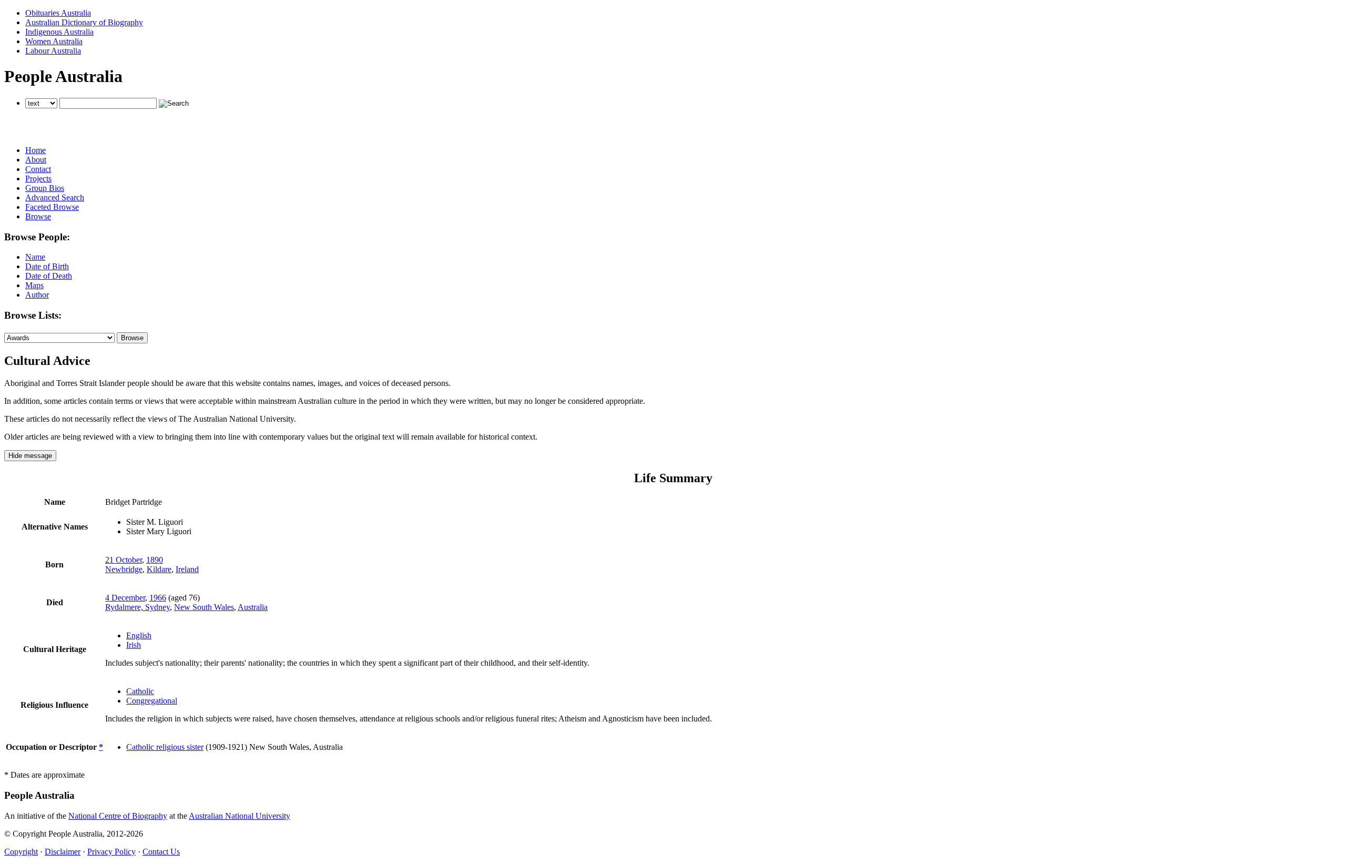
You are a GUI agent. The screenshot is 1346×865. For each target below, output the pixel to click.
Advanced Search (54, 197)
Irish (133, 644)
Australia (253, 607)
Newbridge (123, 569)
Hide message (30, 456)
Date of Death (48, 275)
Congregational (151, 700)
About (35, 159)
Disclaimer (62, 851)
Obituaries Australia (58, 12)
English (138, 635)
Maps (34, 285)
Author (37, 294)
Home (35, 150)
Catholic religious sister (164, 746)
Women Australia (54, 41)
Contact (38, 169)
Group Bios (44, 188)
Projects (38, 178)
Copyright (21, 851)
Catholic (140, 691)
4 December (125, 597)
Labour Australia (53, 50)
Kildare (159, 569)
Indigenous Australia (59, 31)
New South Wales (204, 607)
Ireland (187, 569)
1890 (154, 559)
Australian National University (239, 815)
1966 (157, 597)
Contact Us (161, 851)
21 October (123, 559)
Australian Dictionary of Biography (84, 22)
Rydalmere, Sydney (137, 607)
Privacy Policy (111, 851)
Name (35, 256)
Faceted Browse (52, 206)
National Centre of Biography (117, 815)
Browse (38, 216)
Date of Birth (47, 266)
